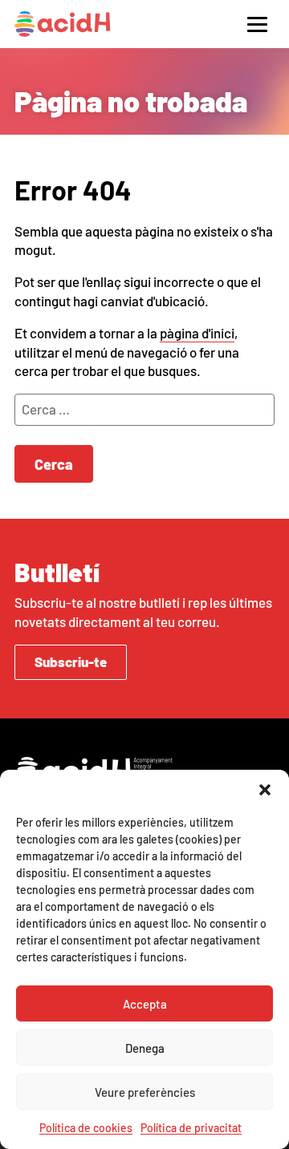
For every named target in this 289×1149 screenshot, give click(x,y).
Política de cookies (85, 1128)
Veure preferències (145, 1092)
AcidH (62, 24)
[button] (265, 790)
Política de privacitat (191, 1128)
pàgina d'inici (197, 333)
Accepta (145, 1004)
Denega (145, 1048)
